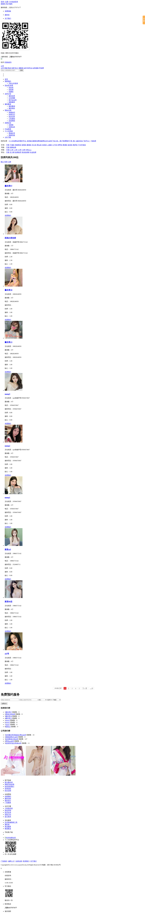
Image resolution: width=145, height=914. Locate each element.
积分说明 (8, 790)
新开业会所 (13, 100)
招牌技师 (13, 147)
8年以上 (28, 150)
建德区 (29, 145)
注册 (6, 2)
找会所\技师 (9, 85)
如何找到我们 (9, 786)
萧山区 (39, 145)
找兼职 (11, 91)
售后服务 (8, 826)
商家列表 (12, 135)
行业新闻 (8, 129)
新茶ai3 (8, 549)
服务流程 (8, 798)
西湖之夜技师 (10, 238)
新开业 (29, 68)
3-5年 (20, 150)
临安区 (70, 145)
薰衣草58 (8, 290)
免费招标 (8, 11)
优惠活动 (8, 123)
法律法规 (19, 861)
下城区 (12, 145)
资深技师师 (25, 152)
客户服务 (9, 4)
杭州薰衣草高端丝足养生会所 (16, 735)
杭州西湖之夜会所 (12, 739)
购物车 (3, 4)
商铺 (5, 68)
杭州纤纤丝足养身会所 (13, 743)
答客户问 (8, 814)
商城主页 (12, 133)
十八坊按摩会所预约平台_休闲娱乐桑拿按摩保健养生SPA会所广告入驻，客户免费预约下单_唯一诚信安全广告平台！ (49, 141)
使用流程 (8, 788)
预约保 (7, 824)
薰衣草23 (8, 342)
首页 (6, 79)
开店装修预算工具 (11, 822)
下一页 (84, 688)
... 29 (91, 688)
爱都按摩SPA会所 (12, 737)
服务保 (7, 15)
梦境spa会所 (10, 741)
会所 (25, 68)
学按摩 (41, 68)
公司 (2, 66)
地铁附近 (18, 145)
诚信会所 (12, 96)
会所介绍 (8, 94)
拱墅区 (60, 145)
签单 (5, 162)
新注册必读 (9, 782)
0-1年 (11, 150)
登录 (2, 2)
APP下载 (8, 137)
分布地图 (12, 98)
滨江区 (34, 145)
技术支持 (8, 812)
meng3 (7, 394)
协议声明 (8, 810)
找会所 (11, 87)
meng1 (7, 497)
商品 (9, 68)
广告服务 (8, 802)
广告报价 (4, 861)
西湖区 (65, 145)
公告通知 (12, 118)
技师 (13, 68)
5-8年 (24, 150)
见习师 (12, 152)
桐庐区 (75, 145)
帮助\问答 (8, 110)
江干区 (54, 145)
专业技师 (33, 152)
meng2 (7, 446)
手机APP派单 (13, 83)
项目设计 (8, 800)
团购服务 (12, 102)
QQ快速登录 (13, 2)
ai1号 (7, 654)
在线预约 (8, 796)
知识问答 (12, 116)
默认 (2, 162)
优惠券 (11, 125)
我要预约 (8, 81)
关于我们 (8, 18)
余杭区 (44, 145)
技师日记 (12, 114)
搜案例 (21, 68)
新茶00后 (8, 601)
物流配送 (8, 828)
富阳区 (24, 145)
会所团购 (35, 68)
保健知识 (12, 112)
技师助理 (18, 152)
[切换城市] (8, 62)
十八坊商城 (9, 131)
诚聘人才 (11, 861)
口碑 (9, 162)
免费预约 (8, 215)
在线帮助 (12, 121)
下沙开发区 (82, 145)
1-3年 (15, 150)
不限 (7, 145)
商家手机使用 (9, 784)
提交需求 (8, 816)
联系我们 (26, 861)
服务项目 (12, 108)
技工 (16, 68)
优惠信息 (12, 127)
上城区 (49, 145)
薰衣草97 (8, 186)
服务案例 (8, 104)
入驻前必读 (9, 808)
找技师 (11, 89)
